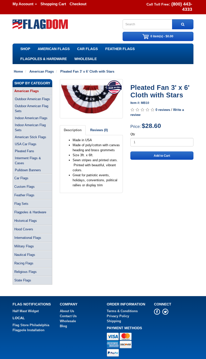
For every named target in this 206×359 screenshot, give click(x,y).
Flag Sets (21, 204)
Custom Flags (24, 187)
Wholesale (85, 59)
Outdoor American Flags (32, 99)
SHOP (25, 49)
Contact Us (68, 316)
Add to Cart (162, 155)
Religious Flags (25, 272)
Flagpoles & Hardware (43, 59)
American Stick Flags (30, 137)
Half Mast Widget (26, 311)
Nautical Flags (24, 255)
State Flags (22, 280)
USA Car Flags (25, 144)
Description (73, 130)
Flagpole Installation (28, 330)
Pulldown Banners (28, 170)
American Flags (54, 49)
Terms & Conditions (122, 311)
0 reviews (163, 110)
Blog (63, 326)
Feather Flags (120, 49)
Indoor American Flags (31, 118)
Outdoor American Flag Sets (31, 108)
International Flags (27, 238)
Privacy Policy (118, 316)
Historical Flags (25, 221)
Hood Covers (23, 229)
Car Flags (87, 49)
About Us (67, 311)
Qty (132, 134)
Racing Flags (23, 263)
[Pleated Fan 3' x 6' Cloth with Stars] (91, 98)
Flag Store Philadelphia (31, 325)
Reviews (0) (99, 130)
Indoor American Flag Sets (30, 127)
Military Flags (24, 246)
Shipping (114, 321)
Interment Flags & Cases (28, 160)
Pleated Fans (24, 151)
